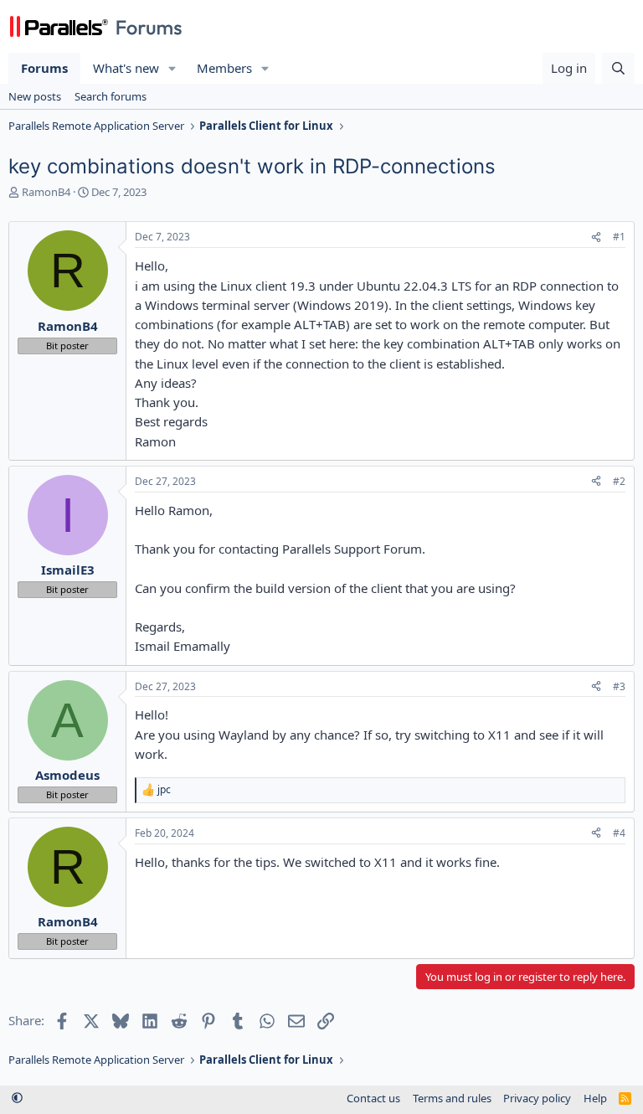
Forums (44, 67)
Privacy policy (537, 1098)
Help (595, 1098)
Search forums (111, 96)
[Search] (618, 68)
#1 (619, 237)
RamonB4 (46, 191)
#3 (619, 686)
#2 (619, 481)
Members (224, 67)
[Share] (596, 237)
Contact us (373, 1098)
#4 (619, 833)
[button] (172, 68)
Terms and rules (452, 1098)
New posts (34, 96)
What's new (126, 67)
